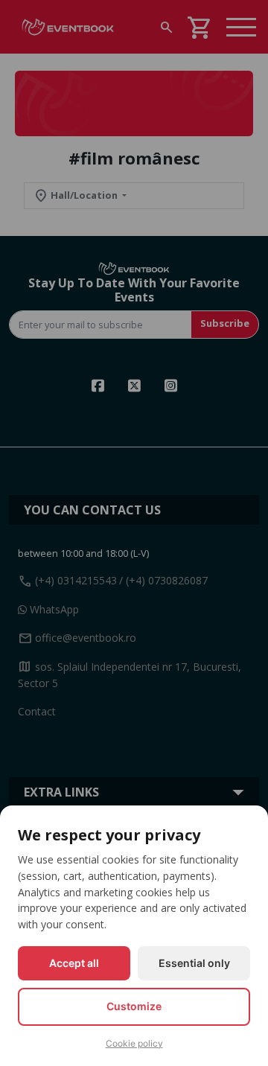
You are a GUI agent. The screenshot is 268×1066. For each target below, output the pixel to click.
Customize (134, 1006)
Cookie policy (134, 1043)
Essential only (194, 963)
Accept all (74, 963)
